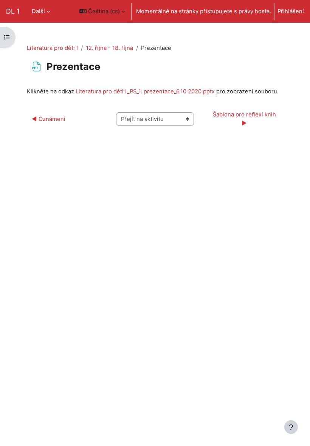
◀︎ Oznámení (48, 119)
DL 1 (13, 11)
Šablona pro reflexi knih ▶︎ (245, 118)
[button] (102, 11)
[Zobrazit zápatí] (291, 427)
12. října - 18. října (109, 48)
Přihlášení (290, 11)
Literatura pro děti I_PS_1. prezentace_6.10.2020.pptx (145, 91)
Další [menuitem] (38, 11)
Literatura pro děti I (52, 48)
